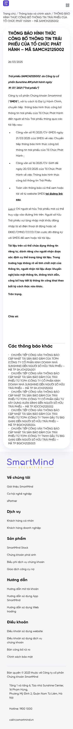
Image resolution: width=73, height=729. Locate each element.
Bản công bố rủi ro (18, 649)
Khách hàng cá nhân (20, 520)
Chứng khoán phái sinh (21, 555)
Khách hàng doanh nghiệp (24, 528)
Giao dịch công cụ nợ (20, 569)
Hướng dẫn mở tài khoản (23, 589)
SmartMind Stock (17, 547)
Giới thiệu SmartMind (20, 486)
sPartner (12, 501)
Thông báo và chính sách (35, 13)
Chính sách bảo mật (20, 657)
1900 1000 (25, 708)
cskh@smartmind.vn (21, 720)
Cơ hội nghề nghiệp (19, 494)
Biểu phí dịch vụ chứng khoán (25, 562)
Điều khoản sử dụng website (25, 631)
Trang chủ (9, 13)
